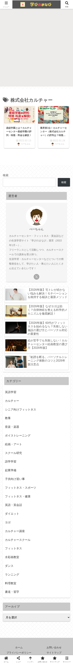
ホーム (19, 647)
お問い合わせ (54, 647)
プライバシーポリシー (19, 652)
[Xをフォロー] (36, 277)
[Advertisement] (36, 50)
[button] (64, 509)
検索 (6, 175)
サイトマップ (54, 652)
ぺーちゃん (36, 229)
